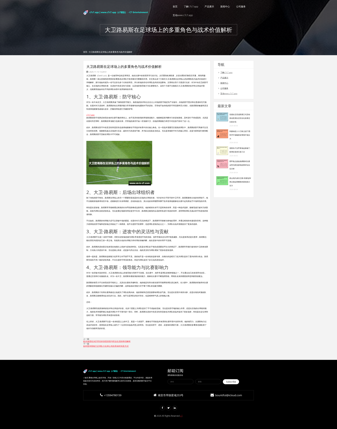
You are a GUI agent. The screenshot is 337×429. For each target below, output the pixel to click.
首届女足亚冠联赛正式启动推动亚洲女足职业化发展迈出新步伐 (239, 118)
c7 (181, 415)
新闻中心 (225, 6)
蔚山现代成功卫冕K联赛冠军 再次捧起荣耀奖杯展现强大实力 (240, 182)
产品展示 (209, 6)
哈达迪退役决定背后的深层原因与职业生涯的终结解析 (107, 341)
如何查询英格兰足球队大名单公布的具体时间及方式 (106, 346)
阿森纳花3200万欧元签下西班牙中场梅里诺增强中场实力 (239, 135)
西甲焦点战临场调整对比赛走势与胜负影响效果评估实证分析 (239, 165)
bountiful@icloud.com (228, 395)
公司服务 (241, 6)
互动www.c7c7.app (183, 15)
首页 (175, 6)
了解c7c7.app (191, 6)
